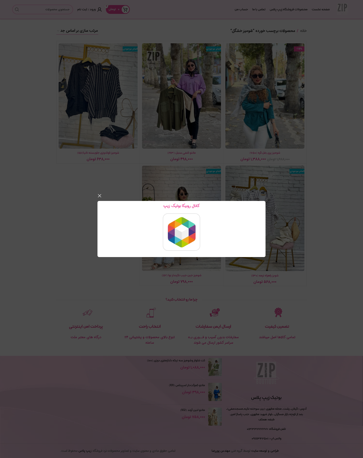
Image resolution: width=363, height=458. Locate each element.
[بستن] (99, 195)
